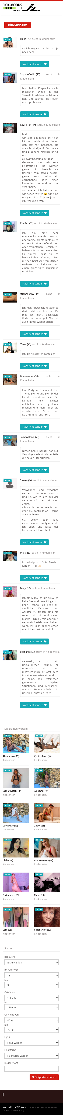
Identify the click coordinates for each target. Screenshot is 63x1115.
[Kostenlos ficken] (21, 8)
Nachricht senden (33, 64)
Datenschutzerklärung (13, 1110)
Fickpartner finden (45, 1077)
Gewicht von (11, 1014)
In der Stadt (11, 1063)
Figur (7, 1037)
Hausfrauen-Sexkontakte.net (43, 1106)
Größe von (10, 992)
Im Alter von (11, 969)
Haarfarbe (10, 1050)
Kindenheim (48, 39)
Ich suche (10, 956)
